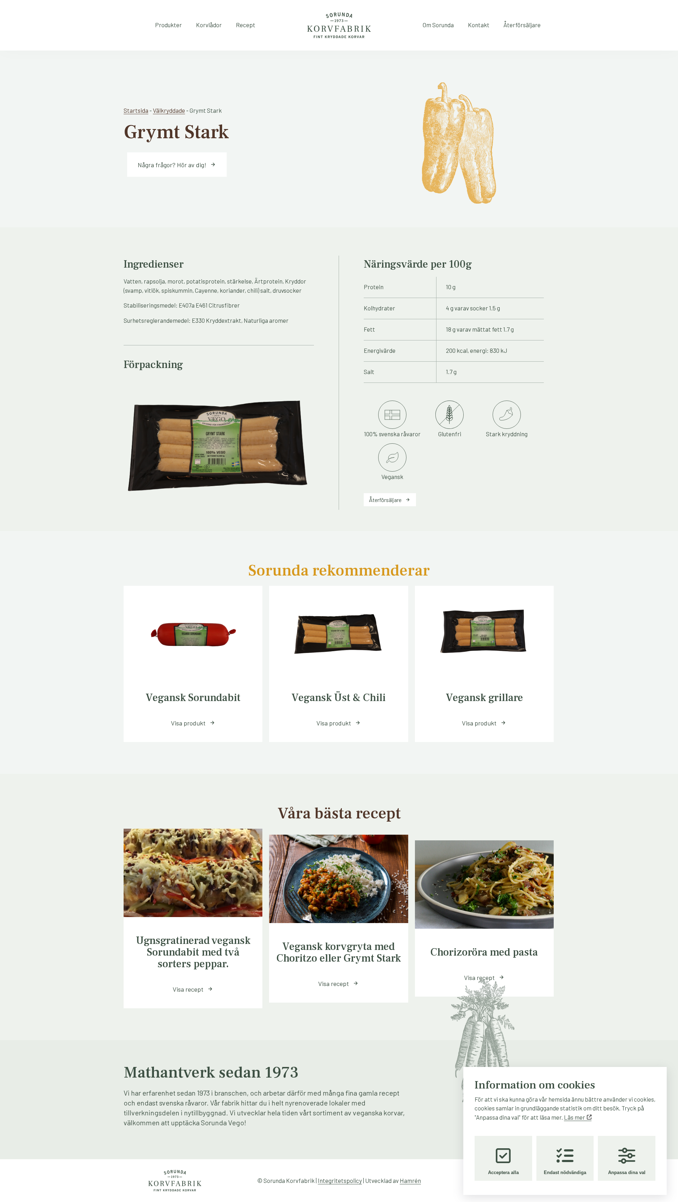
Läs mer (575, 1117)
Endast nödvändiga (565, 1172)
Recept (245, 24)
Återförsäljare (522, 24)
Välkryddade (169, 110)
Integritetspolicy (340, 1180)
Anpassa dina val (627, 1172)
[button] (193, 723)
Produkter (168, 24)
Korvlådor (209, 24)
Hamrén (410, 1180)
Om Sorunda (438, 24)
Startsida (136, 110)
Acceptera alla (503, 1172)
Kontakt (478, 24)
